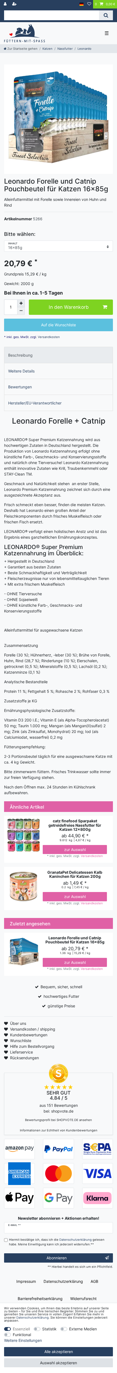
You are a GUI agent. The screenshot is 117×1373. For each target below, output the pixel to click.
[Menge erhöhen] (21, 303)
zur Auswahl (75, 849)
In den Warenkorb (69, 307)
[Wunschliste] (89, 4)
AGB (94, 1281)
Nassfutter (65, 49)
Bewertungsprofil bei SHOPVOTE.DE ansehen (58, 1120)
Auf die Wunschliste (58, 324)
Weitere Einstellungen (23, 1340)
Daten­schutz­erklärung (63, 1281)
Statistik (49, 1329)
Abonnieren (57, 1257)
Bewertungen (20, 387)
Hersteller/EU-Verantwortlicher (34, 403)
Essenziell (21, 1329)
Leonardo (84, 49)
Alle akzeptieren (58, 1351)
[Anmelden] (6, 4)
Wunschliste (20, 1040)
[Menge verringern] (21, 311)
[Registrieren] (15, 4)
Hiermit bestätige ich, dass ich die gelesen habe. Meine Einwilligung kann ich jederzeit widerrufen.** (56, 1242)
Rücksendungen (24, 1057)
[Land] (81, 4)
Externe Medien (83, 1329)
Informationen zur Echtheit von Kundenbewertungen (58, 1130)
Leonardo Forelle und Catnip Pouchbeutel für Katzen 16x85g (74, 940)
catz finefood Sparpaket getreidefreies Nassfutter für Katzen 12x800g (74, 825)
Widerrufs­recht (83, 1298)
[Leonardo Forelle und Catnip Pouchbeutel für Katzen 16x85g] (58, 119)
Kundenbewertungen (28, 1034)
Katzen (47, 49)
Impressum (26, 1281)
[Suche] (106, 15)
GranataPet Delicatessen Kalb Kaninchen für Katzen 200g (74, 874)
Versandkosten (48, 337)
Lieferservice (21, 1052)
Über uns (18, 1023)
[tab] (58, 355)
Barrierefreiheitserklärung (40, 1298)
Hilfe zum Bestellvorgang (32, 1046)
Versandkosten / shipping (32, 1029)
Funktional (22, 1334)
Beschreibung (20, 355)
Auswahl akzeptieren (58, 1362)
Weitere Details (21, 371)
